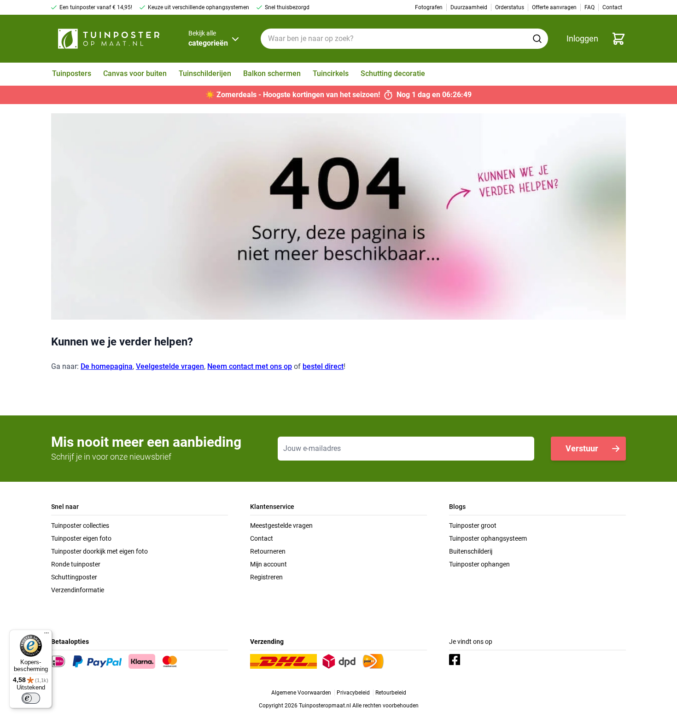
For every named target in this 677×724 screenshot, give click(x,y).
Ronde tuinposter (75, 564)
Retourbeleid (390, 692)
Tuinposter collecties (80, 525)
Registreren (266, 577)
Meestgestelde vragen (281, 525)
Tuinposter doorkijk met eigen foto (99, 551)
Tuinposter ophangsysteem (488, 538)
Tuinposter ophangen (479, 564)
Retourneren (268, 551)
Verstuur (582, 448)
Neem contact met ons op (249, 366)
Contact (261, 538)
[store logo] (108, 38)
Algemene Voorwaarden (301, 692)
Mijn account (268, 564)
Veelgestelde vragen (170, 366)
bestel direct (323, 366)
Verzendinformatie (77, 590)
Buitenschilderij (470, 551)
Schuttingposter (74, 577)
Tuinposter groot (472, 525)
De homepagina (107, 366)
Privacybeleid (353, 692)
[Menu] (46, 635)
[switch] (31, 698)
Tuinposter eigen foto (81, 538)
